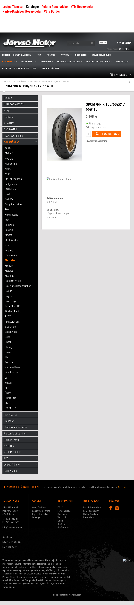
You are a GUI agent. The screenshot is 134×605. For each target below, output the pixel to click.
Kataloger (36, 517)
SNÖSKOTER (80, 55)
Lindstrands (11, 255)
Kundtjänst (62, 514)
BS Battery (10, 189)
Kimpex (8, 235)
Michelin (9, 265)
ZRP (7, 387)
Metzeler (34, 81)
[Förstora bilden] (64, 134)
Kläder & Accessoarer (68, 61)
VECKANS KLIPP (21, 68)
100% (8, 148)
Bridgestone (11, 184)
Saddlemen (11, 331)
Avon (7, 173)
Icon (7, 219)
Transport (45, 61)
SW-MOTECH (11, 408)
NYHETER (6, 68)
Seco (7, 336)
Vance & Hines (12, 367)
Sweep (8, 352)
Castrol (8, 194)
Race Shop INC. (13, 306)
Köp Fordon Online (40, 514)
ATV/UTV (65, 55)
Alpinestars (11, 163)
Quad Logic (11, 301)
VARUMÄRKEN (8, 61)
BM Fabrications (13, 178)
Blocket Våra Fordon (41, 511)
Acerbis (9, 158)
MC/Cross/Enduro (101, 55)
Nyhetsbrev (124, 42)
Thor (7, 357)
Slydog (8, 347)
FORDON (6, 55)
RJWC (8, 316)
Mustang (9, 275)
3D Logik (9, 153)
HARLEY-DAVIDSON (22, 55)
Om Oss (61, 524)
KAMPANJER (10, 471)
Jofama (9, 229)
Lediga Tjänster (50, 68)
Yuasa (8, 382)
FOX (7, 209)
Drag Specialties (13, 204)
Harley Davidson (39, 507)
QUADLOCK (10, 398)
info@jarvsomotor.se (12, 527)
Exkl (130, 49)
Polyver (9, 296)
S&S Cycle (10, 326)
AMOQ (8, 168)
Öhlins (8, 392)
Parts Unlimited (13, 280)
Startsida (6, 81)
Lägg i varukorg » (107, 134)
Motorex (9, 270)
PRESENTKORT (122, 61)
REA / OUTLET (27, 61)
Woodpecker (11, 372)
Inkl (122, 49)
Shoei (8, 341)
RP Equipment (12, 321)
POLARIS (51, 55)
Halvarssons (11, 214)
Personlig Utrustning (98, 61)
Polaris (8, 291)
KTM (39, 55)
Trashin (9, 362)
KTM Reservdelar (91, 511)
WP (6, 377)
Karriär (60, 520)
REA (34, 68)
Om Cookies (63, 527)
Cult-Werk (10, 199)
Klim (7, 403)
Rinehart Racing (13, 311)
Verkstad (62, 517)
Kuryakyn (9, 250)
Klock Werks (11, 240)
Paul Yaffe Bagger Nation (18, 285)
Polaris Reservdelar (92, 507)
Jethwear (10, 224)
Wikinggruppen (75, 595)
